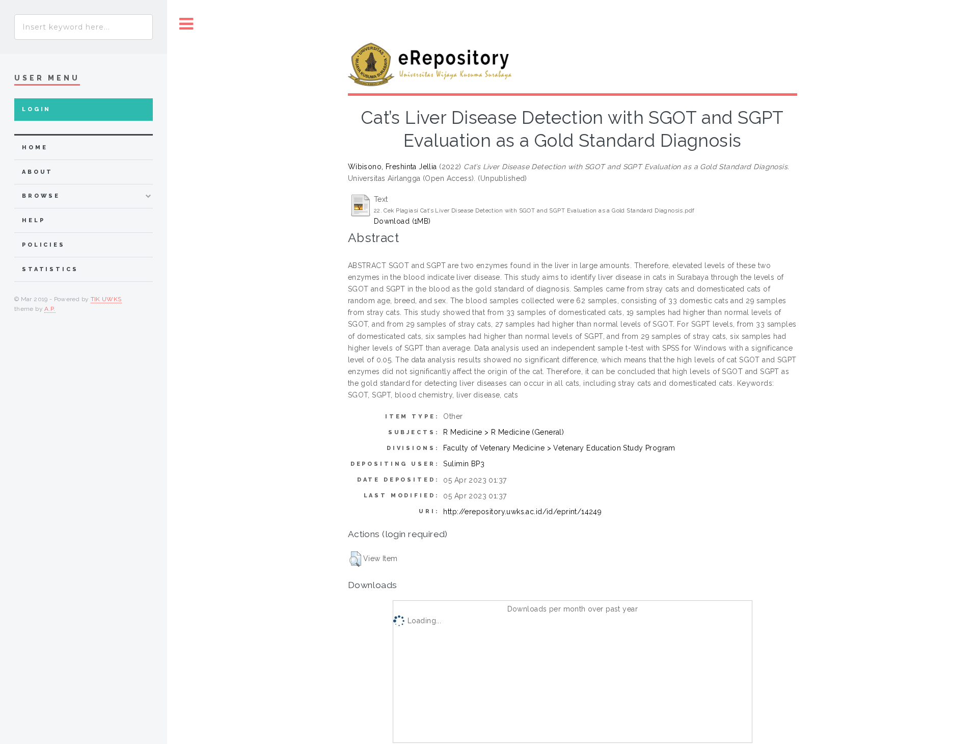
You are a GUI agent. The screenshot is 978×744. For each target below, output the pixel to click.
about (37, 172)
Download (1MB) (402, 221)
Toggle (186, 24)
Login (36, 109)
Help (33, 220)
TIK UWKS (106, 299)
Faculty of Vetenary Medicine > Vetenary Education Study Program (559, 448)
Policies (43, 245)
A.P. (49, 308)
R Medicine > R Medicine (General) (503, 432)
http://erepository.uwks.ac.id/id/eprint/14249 (522, 512)
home (34, 147)
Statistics (50, 269)
